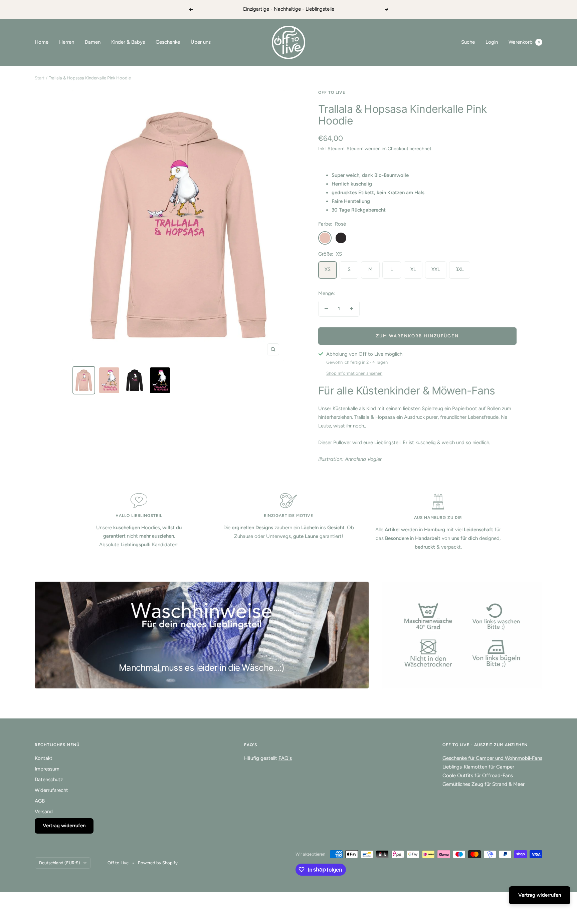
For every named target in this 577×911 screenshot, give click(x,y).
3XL (459, 269)
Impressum (47, 769)
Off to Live (331, 92)
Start (39, 77)
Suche (468, 42)
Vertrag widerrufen (64, 826)
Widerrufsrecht (51, 790)
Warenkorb (524, 42)
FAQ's (285, 758)
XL (413, 269)
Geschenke (168, 42)
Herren (66, 42)
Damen (93, 42)
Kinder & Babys (128, 42)
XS (328, 269)
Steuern (355, 148)
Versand (44, 812)
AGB (40, 801)
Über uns (201, 42)
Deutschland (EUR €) (59, 862)
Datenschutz (49, 780)
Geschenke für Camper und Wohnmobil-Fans (492, 758)
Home (41, 42)
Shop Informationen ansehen (354, 373)
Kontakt (43, 758)
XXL (435, 269)
